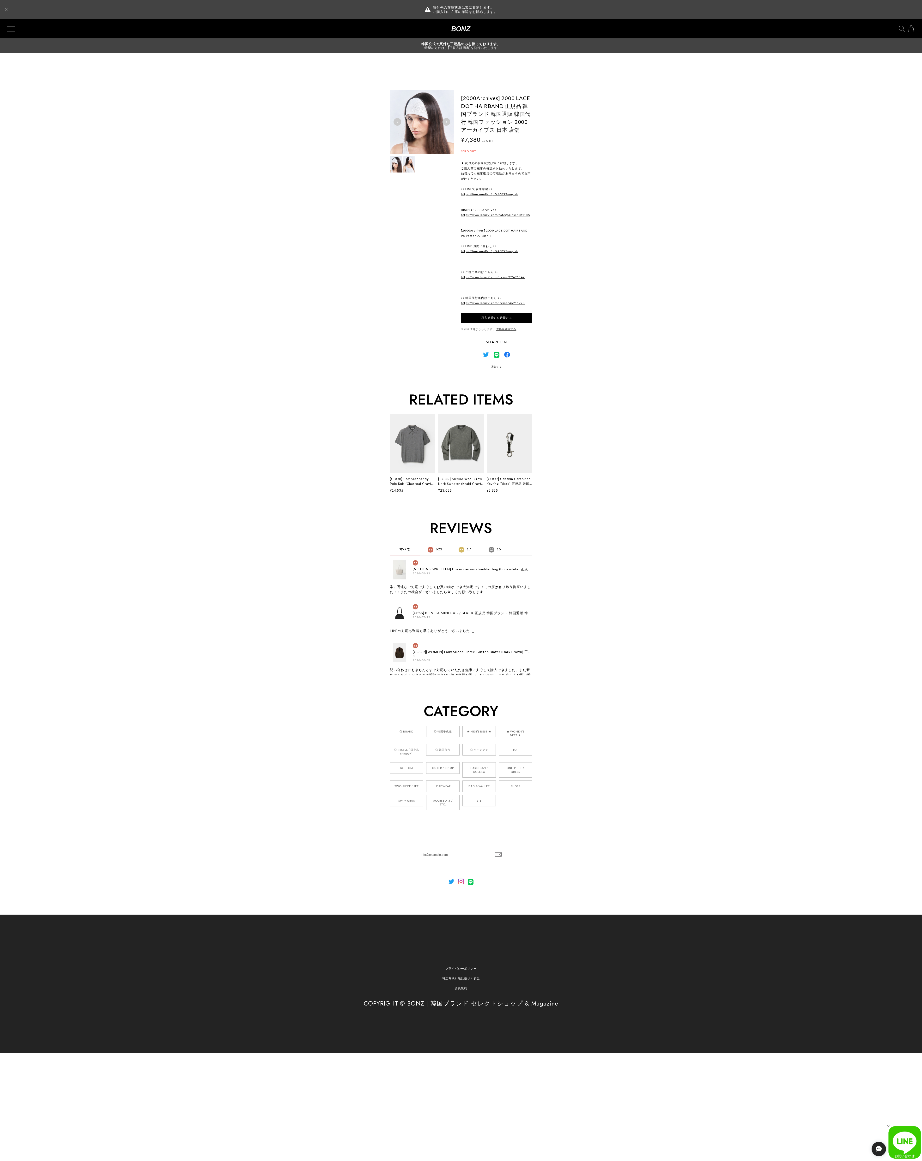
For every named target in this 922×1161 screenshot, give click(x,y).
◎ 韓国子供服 (443, 731)
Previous (397, 122)
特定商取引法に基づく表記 (461, 978)
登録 (498, 854)
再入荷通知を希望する (496, 318)
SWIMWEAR (406, 800)
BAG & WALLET (479, 786)
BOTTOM (406, 767)
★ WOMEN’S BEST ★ (515, 733)
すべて (405, 549)
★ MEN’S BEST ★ (479, 731)
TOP (515, 749)
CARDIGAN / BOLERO (479, 769)
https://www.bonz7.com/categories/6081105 (495, 215)
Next (446, 122)
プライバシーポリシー (461, 968)
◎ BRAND (406, 731)
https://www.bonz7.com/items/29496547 (493, 277)
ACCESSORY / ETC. (443, 802)
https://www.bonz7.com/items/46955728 (493, 303)
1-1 (479, 800)
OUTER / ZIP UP (443, 767)
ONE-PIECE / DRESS (515, 769)
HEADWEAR (443, 786)
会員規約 (461, 988)
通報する (496, 366)
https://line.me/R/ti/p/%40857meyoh (489, 194)
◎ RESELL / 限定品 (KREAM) (406, 751)
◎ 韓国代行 (442, 749)
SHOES (515, 786)
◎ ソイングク (479, 749)
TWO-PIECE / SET (406, 786)
